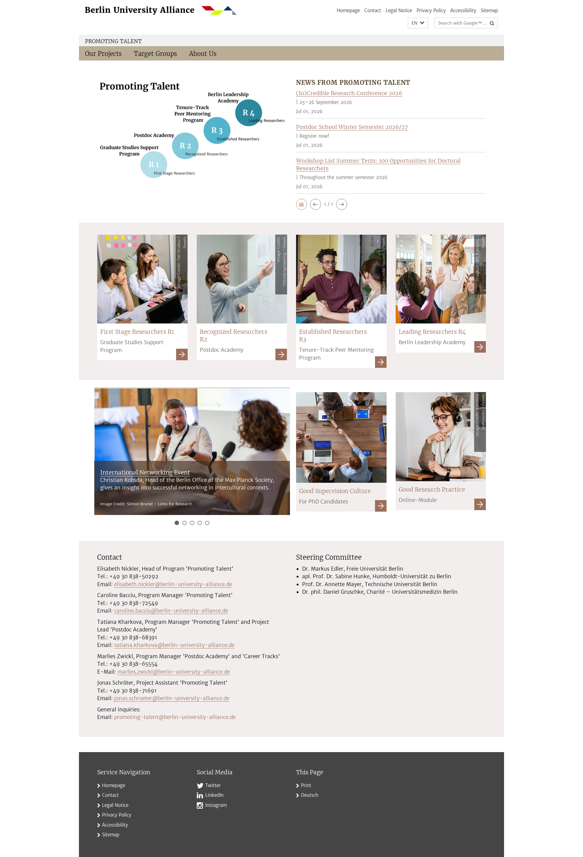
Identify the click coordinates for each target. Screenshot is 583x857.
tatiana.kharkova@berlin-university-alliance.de (174, 645)
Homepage (348, 10)
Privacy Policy (431, 10)
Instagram (216, 805)
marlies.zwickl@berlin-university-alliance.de (174, 672)
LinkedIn (214, 795)
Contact (372, 10)
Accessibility (463, 10)
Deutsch (310, 795)
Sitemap (489, 10)
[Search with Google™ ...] (492, 23)
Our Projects (103, 53)
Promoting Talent (113, 41)
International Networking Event (145, 472)
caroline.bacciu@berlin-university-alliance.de (171, 610)
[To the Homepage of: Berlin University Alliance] (161, 10)
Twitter (213, 785)
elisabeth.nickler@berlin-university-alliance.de (173, 584)
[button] (418, 23)
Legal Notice (399, 10)
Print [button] (306, 785)
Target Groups (155, 53)
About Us (202, 53)
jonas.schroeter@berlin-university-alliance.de (171, 698)
